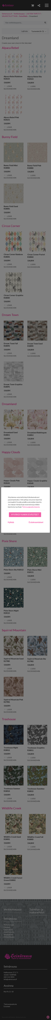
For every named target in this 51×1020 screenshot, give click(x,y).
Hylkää (11, 522)
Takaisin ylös (48, 1017)
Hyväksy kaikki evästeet (25, 515)
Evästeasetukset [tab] (36, 522)
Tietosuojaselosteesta (31, 507)
